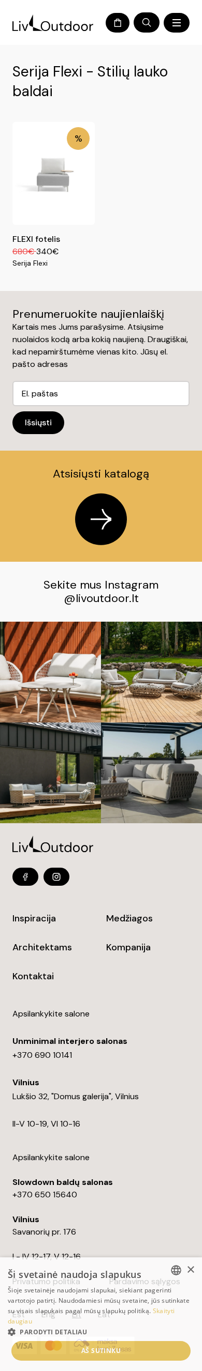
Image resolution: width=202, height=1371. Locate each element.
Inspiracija (34, 918)
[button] (101, 1332)
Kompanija (128, 947)
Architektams (42, 947)
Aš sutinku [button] (101, 1350)
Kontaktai (33, 976)
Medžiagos (129, 918)
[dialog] (101, 1314)
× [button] (190, 1270)
